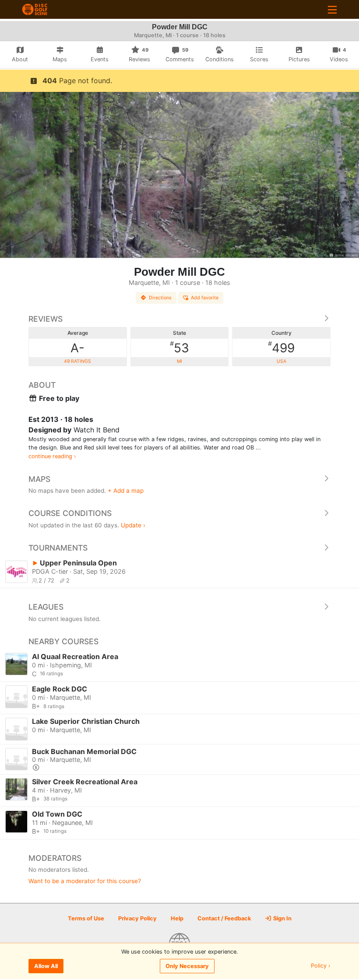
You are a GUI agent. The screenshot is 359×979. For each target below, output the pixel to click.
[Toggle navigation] (332, 9)
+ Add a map (126, 490)
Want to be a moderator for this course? (84, 880)
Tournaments (58, 547)
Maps (39, 479)
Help (177, 918)
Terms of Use (86, 918)
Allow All (46, 966)
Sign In (282, 918)
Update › (133, 525)
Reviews (45, 318)
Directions (160, 298)
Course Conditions (70, 513)
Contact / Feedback (224, 918)
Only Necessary (187, 966)
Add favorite (204, 298)
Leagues (45, 606)
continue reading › (52, 456)
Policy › (321, 966)
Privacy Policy (137, 918)
